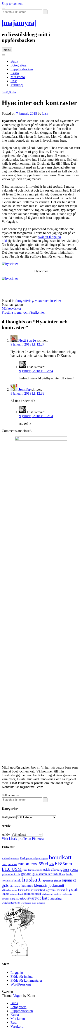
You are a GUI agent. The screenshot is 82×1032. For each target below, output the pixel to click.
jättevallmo (15, 886)
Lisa (45, 113)
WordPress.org (20, 984)
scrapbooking (9, 898)
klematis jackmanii (49, 885)
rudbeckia (67, 894)
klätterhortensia (9, 890)
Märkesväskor (11, 308)
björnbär (14, 858)
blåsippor (43, 858)
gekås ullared (51, 869)
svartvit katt (38, 898)
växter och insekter (48, 301)
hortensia (7, 880)
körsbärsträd (37, 889)
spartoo (21, 898)
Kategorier (9, 817)
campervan (9, 864)
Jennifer (24, 389)
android (6, 858)
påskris (57, 894)
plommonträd (32, 893)
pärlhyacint (47, 894)
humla (17, 880)
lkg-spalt (72, 889)
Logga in (16, 972)
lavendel (60, 889)
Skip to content (12, 3)
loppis (5, 893)
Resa (13, 81)
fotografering (24, 301)
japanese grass (51, 880)
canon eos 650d (33, 863)
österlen (41, 902)
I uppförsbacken (21, 69)
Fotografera (18, 65)
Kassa (14, 73)
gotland (26, 874)
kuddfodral (24, 889)
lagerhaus (51, 889)
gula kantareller (42, 874)
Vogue (17, 995)
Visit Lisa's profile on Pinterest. (23, 838)
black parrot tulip (29, 858)
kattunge (27, 885)
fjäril (25, 869)
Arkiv (6, 834)
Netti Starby (27, 340)
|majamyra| (19, 22)
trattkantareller (11, 902)
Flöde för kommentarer (26, 980)
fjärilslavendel (35, 870)
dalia (51, 864)
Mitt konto (17, 77)
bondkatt (60, 857)
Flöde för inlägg (21, 976)
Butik (14, 61)
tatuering (56, 898)
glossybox (69, 869)
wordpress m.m (28, 902)
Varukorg (16, 85)
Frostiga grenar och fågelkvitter (23, 312)
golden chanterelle (11, 874)
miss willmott (16, 894)
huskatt (31, 879)
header (69, 874)
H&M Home (58, 874)
